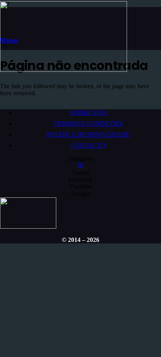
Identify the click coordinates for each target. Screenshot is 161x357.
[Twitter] (80, 165)
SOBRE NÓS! (88, 112)
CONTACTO (88, 145)
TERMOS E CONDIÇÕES (88, 123)
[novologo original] (63, 69)
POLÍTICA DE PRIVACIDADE (88, 134)
